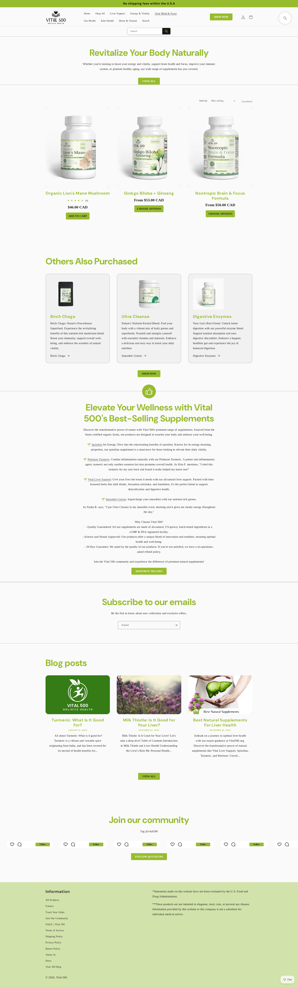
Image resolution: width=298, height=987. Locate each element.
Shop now (221, 17)
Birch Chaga (57, 355)
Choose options (149, 208)
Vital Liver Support (99, 479)
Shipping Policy (54, 936)
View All (149, 81)
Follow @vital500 (149, 856)
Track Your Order (55, 912)
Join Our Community (57, 918)
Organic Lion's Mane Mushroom (78, 193)
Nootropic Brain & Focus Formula (220, 196)
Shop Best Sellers (149, 571)
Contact (50, 906)
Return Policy (53, 948)
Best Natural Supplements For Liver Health (220, 723)
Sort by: (203, 100)
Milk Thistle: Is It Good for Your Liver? (149, 723)
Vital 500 (61, 977)
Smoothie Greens (132, 355)
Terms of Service (55, 930)
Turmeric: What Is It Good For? (78, 723)
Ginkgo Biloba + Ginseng (149, 193)
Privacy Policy (53, 942)
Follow (43, 844)
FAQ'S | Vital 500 (55, 924)
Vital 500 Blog (53, 967)
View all (149, 776)
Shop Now (149, 373)
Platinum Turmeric (99, 459)
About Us (51, 955)
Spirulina (97, 444)
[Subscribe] (176, 625)
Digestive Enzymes (204, 355)
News (48, 961)
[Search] (166, 31)
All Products (52, 900)
